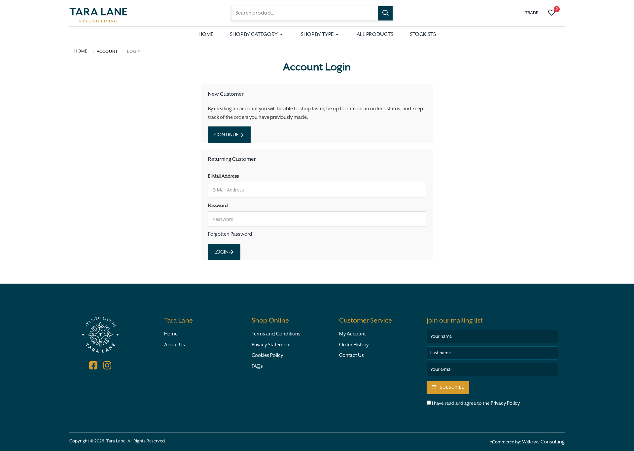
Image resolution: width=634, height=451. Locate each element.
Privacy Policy (505, 403)
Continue (226, 135)
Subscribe (452, 387)
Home (171, 334)
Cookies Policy (267, 355)
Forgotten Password (230, 234)
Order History (354, 345)
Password (218, 205)
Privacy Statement (271, 345)
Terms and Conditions (276, 334)
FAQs (257, 366)
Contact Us (351, 355)
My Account (352, 334)
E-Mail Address (223, 176)
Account (107, 51)
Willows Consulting (543, 442)
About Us (174, 345)
